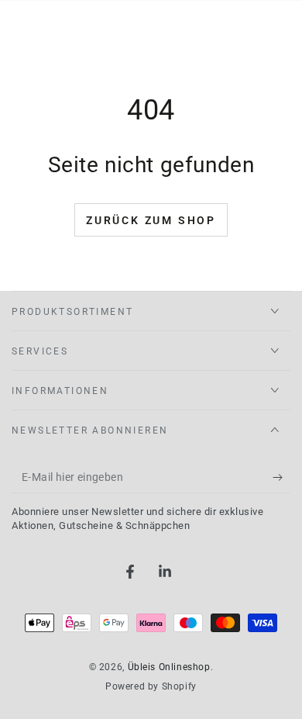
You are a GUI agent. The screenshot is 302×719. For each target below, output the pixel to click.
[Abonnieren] (281, 478)
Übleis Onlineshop (169, 667)
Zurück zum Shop (151, 220)
